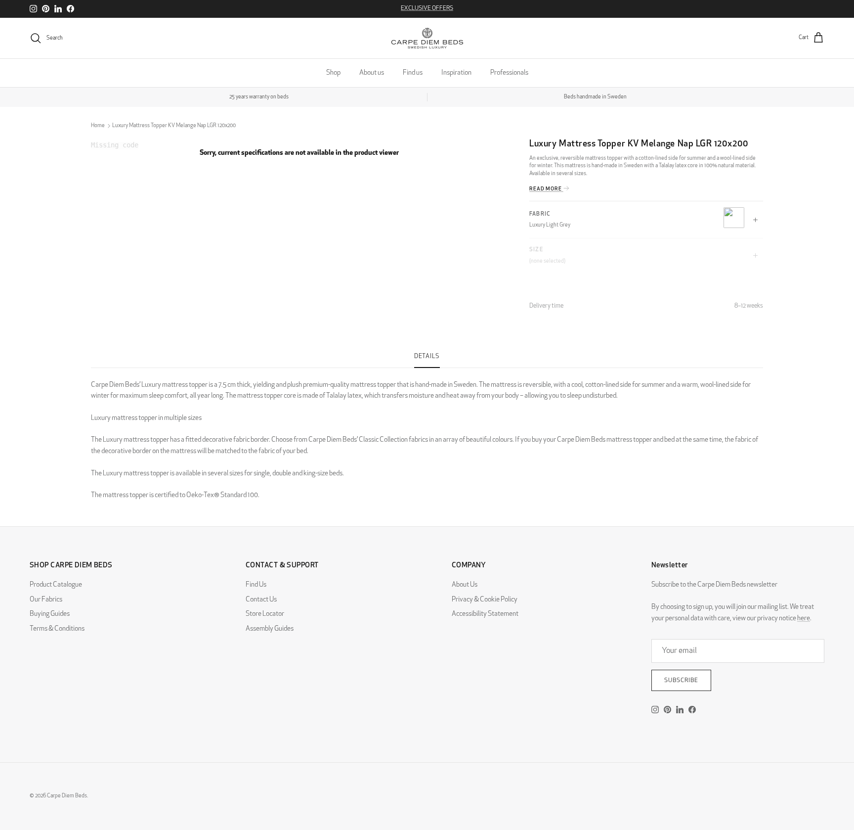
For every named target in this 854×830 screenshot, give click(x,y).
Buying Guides (50, 614)
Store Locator (265, 614)
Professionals (509, 73)
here (803, 618)
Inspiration (456, 73)
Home (98, 126)
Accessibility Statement (485, 614)
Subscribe (681, 681)
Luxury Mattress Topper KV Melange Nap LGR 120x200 (174, 126)
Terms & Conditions (57, 629)
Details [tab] (427, 357)
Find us (413, 73)
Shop (333, 73)
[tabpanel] (427, 435)
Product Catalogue (56, 585)
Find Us (256, 585)
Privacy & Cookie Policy (484, 599)
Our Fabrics (46, 599)
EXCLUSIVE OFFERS (427, 8)
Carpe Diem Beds (67, 796)
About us (371, 73)
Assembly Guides (270, 629)
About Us (464, 585)
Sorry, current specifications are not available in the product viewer (299, 153)
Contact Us (261, 599)
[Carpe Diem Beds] (427, 38)
